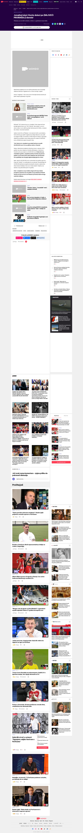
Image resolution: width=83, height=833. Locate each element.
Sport (20, 8)
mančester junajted (17, 230)
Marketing (23, 825)
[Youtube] (61, 54)
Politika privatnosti (58, 825)
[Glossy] (36, 823)
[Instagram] (55, 54)
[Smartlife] (46, 823)
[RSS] (69, 54)
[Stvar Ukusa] (62, 823)
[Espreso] (25, 823)
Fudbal (24, 8)
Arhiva (53, 825)
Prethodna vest (19, 225)
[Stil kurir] (32, 823)
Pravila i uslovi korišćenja (38, 825)
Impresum (27, 825)
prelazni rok (44, 230)
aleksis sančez (30, 230)
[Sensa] (50, 823)
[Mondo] (4, 1)
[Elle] (29, 823)
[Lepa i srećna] (40, 823)
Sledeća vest (41, 225)
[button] (46, 24)
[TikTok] (64, 54)
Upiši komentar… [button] (20, 479)
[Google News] (66, 54)
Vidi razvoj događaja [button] (42, 747)
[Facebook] (53, 54)
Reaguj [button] (15, 241)
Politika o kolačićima (47, 825)
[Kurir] (20, 823)
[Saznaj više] (70, 297)
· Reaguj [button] (55, 167)
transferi (37, 230)
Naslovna (15, 8)
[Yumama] (55, 823)
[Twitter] (58, 54)
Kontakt (31, 825)
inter (25, 230)
